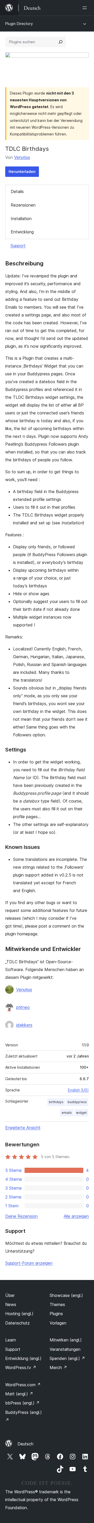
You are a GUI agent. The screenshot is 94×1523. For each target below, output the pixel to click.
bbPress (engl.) (22, 1403)
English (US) (78, 1090)
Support (18, 245)
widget (81, 1113)
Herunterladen (22, 171)
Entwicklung (22, 231)
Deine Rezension (21, 1216)
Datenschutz (17, 1323)
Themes (57, 1304)
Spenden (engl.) (67, 1358)
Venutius (22, 157)
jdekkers (24, 1025)
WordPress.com (23, 1384)
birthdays (56, 1102)
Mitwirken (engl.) (66, 1339)
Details (17, 191)
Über (10, 1295)
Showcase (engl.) (66, 1295)
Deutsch (25, 1443)
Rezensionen (23, 205)
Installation (21, 218)
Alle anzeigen (76, 1216)
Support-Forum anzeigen (28, 1263)
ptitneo (23, 1007)
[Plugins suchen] (60, 42)
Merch (58, 1367)
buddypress (77, 1102)
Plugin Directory (19, 23)
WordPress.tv (20, 1367)
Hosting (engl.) (19, 1313)
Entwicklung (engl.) (23, 1358)
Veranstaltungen (65, 1349)
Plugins (56, 1313)
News (10, 1304)
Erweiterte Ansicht (22, 1127)
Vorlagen (58, 1323)
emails (67, 1113)
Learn (10, 1339)
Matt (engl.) (19, 1393)
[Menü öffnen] (85, 8)
